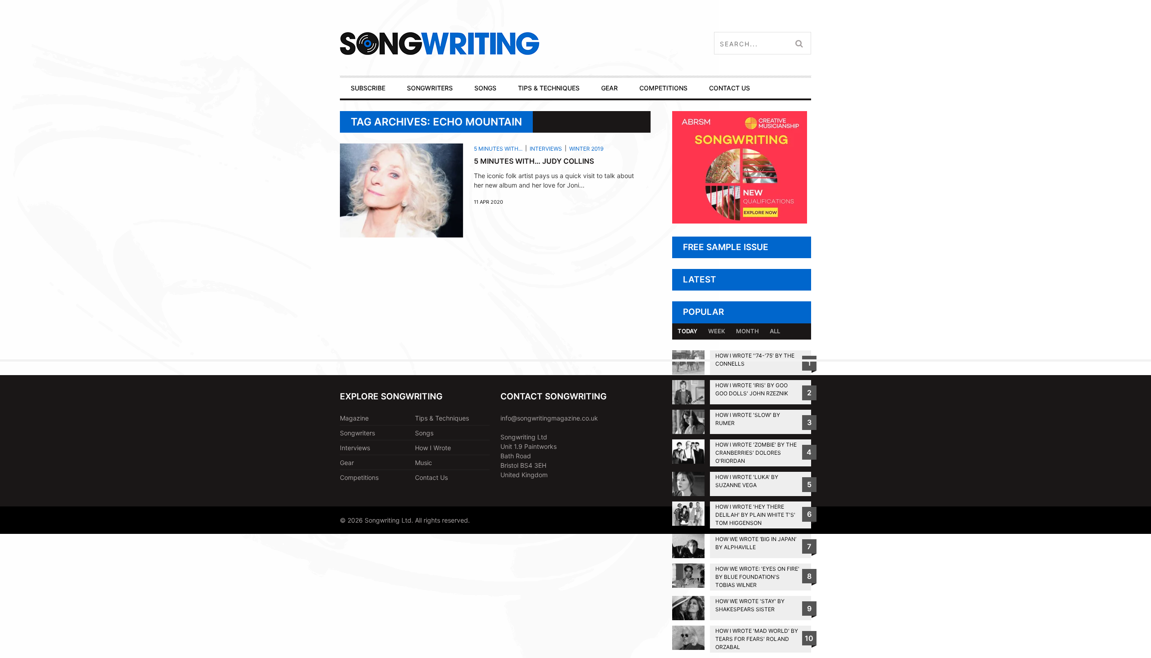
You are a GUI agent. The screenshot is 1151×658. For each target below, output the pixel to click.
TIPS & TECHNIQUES (549, 88)
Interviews (546, 148)
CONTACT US (729, 88)
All (775, 331)
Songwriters (357, 433)
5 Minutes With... (498, 148)
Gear (347, 462)
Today (687, 331)
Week (716, 331)
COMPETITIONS (663, 88)
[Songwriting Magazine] (493, 43)
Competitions (359, 477)
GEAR (609, 88)
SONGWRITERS (430, 88)
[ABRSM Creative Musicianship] (739, 221)
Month (747, 331)
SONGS (485, 88)
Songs (424, 433)
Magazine (354, 418)
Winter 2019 (586, 148)
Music (423, 462)
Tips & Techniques (442, 418)
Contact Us (431, 477)
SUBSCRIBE (368, 88)
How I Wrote (433, 448)
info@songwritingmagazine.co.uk (549, 418)
